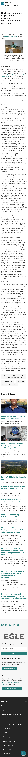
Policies (5, 732)
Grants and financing (9, 384)
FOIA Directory (7, 749)
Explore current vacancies (12, 688)
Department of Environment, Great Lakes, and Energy (13, 376)
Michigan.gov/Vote (10, 668)
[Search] (23, 3)
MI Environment (7, 381)
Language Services (8, 745)
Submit (14, 653)
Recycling (20, 381)
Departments (7, 753)
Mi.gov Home (7, 728)
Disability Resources (9, 741)
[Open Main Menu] (26, 3)
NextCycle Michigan (10, 36)
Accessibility (6, 737)
